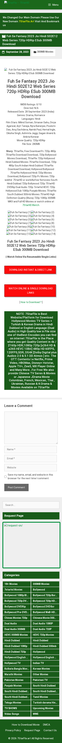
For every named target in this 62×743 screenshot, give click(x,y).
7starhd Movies (13, 589)
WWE (35, 714)
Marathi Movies (13, 674)
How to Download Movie (26, 724)
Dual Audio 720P (42, 629)
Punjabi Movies (13, 685)
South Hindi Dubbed (44, 685)
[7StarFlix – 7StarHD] (22, 4)
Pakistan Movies (13, 680)
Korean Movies (41, 668)
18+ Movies (11, 584)
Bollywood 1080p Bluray (17, 595)
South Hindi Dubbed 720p (17, 697)
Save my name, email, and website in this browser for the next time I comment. (30, 476)
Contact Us (50, 730)
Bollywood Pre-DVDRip (17, 612)
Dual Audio (10, 623)
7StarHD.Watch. (31, 205)
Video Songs (11, 714)
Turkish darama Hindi (45, 702)
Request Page (32, 730)
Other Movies (40, 674)
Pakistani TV (40, 680)
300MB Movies (45, 51)
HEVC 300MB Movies (16, 634)
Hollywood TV (12, 663)
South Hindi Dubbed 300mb (46, 691)
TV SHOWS (10, 708)
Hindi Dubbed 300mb (44, 646)
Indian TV (38, 663)
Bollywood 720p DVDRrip (17, 601)
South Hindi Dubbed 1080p (17, 691)
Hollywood (39, 651)
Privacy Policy (13, 730)
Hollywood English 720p (46, 657)
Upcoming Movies (43, 708)
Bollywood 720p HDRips (46, 601)
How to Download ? (31, 302)
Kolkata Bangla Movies (17, 668)
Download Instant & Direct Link (30, 269)
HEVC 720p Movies (43, 634)
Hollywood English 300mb (17, 657)
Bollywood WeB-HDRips (46, 612)
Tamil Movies (40, 697)
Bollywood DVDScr (43, 606)
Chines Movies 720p (15, 617)
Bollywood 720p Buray (45, 595)
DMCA (46, 724)
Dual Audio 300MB (14, 629)
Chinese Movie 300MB (45, 617)
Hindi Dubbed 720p (15, 651)
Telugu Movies (12, 702)
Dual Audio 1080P (43, 623)
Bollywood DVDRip (15, 606)
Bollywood (39, 589)
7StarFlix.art (24, 738)
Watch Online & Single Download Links (31, 290)
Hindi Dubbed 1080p (15, 646)
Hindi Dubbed (12, 640)
